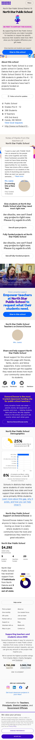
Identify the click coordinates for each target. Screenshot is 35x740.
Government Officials (17, 708)
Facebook (13, 386)
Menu (29, 3)
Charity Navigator (25, 658)
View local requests (14, 123)
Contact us (21, 628)
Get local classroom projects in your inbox (17, 693)
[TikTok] (27, 687)
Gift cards (5, 615)
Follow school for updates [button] (18, 96)
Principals (7, 705)
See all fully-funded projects (18, 256)
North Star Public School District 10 (17, 8)
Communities (22, 619)
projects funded (25, 666)
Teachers (24, 703)
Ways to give (6, 628)
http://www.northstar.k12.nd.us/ (17, 126)
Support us (5, 622)
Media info (21, 625)
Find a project (6, 609)
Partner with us (7, 619)
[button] (5, 384)
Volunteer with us (7, 625)
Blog (19, 622)
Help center (17, 602)
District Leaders (20, 705)
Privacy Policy (12, 726)
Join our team (22, 615)
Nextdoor (30, 386)
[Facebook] (20, 687)
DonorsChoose (6, 3)
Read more (19, 176)
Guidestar (18, 660)
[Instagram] (8, 687)
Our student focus (23, 612)
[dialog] (17, 726)
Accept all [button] (17, 736)
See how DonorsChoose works (17, 422)
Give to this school (17, 52)
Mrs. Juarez (9, 181)
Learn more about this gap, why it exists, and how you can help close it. (17, 502)
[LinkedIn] (14, 687)
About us (20, 609)
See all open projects (18, 227)
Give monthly (6, 612)
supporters (9, 666)
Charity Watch (12, 658)
